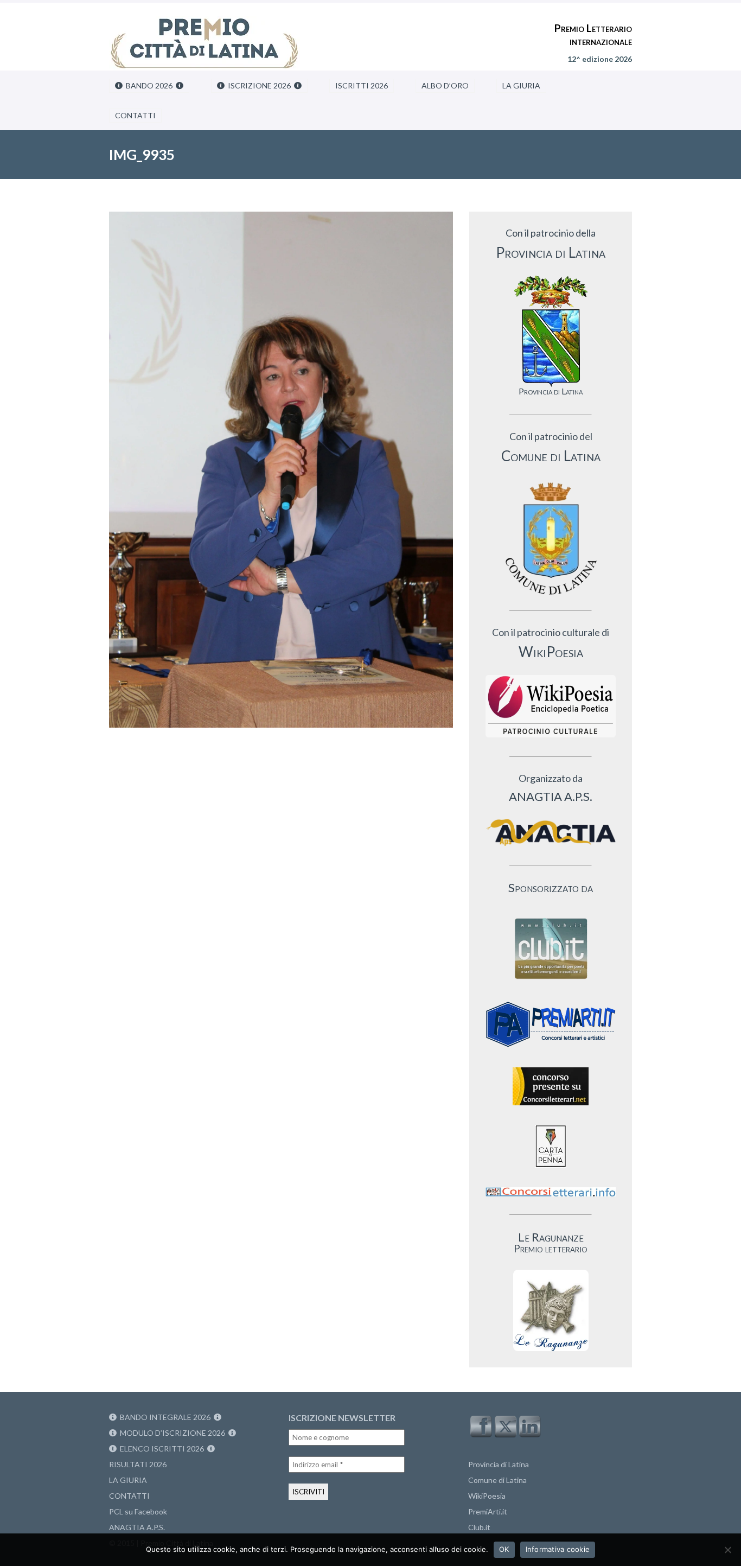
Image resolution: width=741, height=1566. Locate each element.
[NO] (727, 1549)
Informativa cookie (558, 1549)
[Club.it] (551, 948)
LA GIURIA (521, 85)
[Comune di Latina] (551, 539)
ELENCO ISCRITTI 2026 (162, 1448)
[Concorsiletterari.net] (551, 1107)
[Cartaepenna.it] (550, 1170)
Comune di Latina (497, 1480)
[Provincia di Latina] (551, 331)
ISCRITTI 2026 (361, 85)
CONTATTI (135, 115)
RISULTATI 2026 (138, 1464)
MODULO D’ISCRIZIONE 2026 (172, 1432)
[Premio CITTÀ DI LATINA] (204, 32)
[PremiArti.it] (551, 1050)
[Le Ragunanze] (551, 1310)
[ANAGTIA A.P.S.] (551, 832)
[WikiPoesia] (551, 706)
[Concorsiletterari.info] (551, 1199)
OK (504, 1549)
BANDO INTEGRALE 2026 (165, 1417)
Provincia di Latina (498, 1464)
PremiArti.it (487, 1511)
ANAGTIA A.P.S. (137, 1527)
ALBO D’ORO (445, 85)
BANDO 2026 (149, 85)
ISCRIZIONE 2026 (259, 85)
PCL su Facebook (138, 1511)
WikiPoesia (487, 1495)
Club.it (479, 1527)
